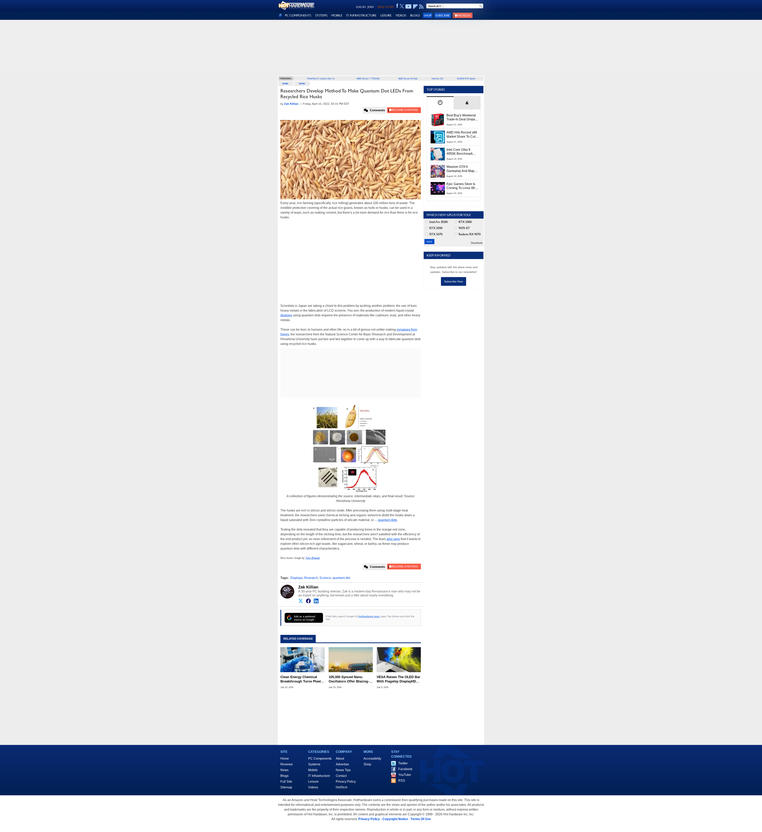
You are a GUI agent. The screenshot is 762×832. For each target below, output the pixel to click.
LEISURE (386, 15)
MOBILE (336, 15)
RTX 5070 (436, 234)
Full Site (286, 781)
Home (284, 758)
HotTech (341, 787)
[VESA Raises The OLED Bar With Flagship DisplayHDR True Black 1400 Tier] (399, 659)
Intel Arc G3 (437, 78)
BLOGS (415, 15)
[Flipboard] (415, 7)
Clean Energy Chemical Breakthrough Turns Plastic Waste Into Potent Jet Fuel (302, 679)
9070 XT (464, 228)
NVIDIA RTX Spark (466, 78)
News (302, 84)
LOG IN (361, 7)
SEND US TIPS (385, 7)
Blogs (284, 775)
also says (393, 539)
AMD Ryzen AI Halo (408, 78)
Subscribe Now (453, 281)
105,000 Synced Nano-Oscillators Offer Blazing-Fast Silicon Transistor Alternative (349, 679)
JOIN (371, 7)
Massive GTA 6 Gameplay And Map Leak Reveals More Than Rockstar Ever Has (460, 169)
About (340, 758)
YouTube (404, 774)
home (285, 84)
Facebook (405, 769)
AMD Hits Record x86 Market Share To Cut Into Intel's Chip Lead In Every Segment (461, 135)
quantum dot (341, 578)
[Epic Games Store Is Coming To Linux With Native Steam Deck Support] (438, 188)
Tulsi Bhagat (312, 558)
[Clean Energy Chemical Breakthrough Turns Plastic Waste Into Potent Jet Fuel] (302, 659)
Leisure (313, 781)
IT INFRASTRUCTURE (361, 15)
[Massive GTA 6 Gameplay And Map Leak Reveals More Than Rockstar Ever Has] (438, 171)
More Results (477, 242)
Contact (341, 775)
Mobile (313, 770)
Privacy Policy (346, 781)
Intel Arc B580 (438, 222)
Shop (427, 15)
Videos (313, 787)
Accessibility (372, 758)
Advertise (342, 764)
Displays (296, 578)
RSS (401, 780)
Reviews (286, 764)
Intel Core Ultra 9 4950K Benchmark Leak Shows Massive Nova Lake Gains (461, 152)
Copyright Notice (395, 819)
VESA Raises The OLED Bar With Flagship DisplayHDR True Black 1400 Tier (398, 679)
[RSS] (421, 7)
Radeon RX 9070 (469, 234)
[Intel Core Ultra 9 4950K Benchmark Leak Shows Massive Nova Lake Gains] (438, 154)
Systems (314, 764)
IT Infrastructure (319, 775)
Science (325, 578)
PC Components (320, 758)
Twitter (403, 763)
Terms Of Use (421, 819)
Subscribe (442, 15)
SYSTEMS (321, 15)
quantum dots (387, 520)
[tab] (440, 102)
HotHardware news (369, 616)
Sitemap (286, 787)
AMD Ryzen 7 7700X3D (368, 78)
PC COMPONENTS (298, 15)
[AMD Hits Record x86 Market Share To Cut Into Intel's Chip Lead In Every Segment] (438, 137)
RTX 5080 (465, 222)
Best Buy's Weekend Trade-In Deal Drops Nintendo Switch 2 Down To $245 (461, 118)
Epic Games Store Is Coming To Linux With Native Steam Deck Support (461, 186)
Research (311, 578)
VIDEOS (400, 15)
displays (286, 315)
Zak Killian (308, 587)
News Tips (343, 770)
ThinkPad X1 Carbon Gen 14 (321, 78)
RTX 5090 (436, 228)
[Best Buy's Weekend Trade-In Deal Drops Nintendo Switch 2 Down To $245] (438, 119)
